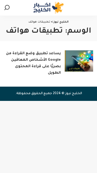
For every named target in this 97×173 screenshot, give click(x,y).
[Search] (7, 8)
